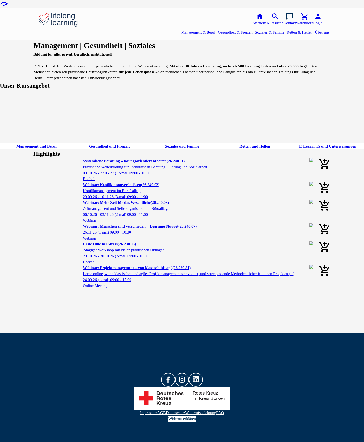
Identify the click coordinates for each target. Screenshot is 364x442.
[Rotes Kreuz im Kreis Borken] (182, 398)
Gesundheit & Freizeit (235, 32)
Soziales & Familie (269, 32)
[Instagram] (182, 380)
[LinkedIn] (196, 380)
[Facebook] (168, 380)
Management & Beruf (198, 32)
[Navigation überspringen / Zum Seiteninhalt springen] (4, 4)
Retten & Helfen (299, 32)
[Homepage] (65, 19)
